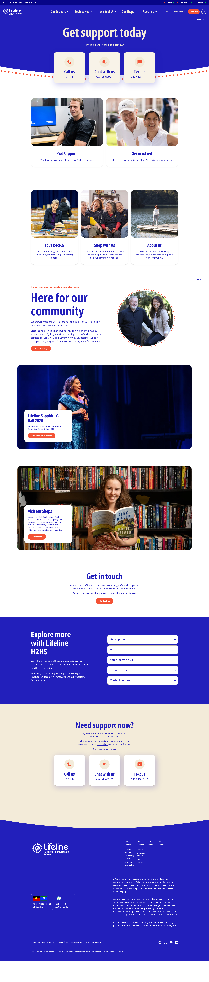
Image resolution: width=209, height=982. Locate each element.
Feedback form (48, 942)
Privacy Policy (76, 942)
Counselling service (129, 857)
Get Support (128, 843)
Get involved (140, 843)
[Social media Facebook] (159, 942)
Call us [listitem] (170, 2)
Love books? (161, 843)
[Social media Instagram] (165, 942)
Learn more (36, 536)
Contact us (104, 601)
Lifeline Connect (128, 850)
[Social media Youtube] (171, 942)
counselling (102, 744)
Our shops (150, 843)
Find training (140, 861)
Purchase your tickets (41, 435)
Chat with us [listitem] (186, 2)
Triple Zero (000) (30, 2)
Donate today (41, 348)
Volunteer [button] (194, 11)
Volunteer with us (141, 854)
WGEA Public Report (93, 942)
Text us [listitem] (202, 2)
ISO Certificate (62, 942)
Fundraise (178, 11)
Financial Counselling (129, 863)
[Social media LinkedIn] (176, 942)
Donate (169, 11)
